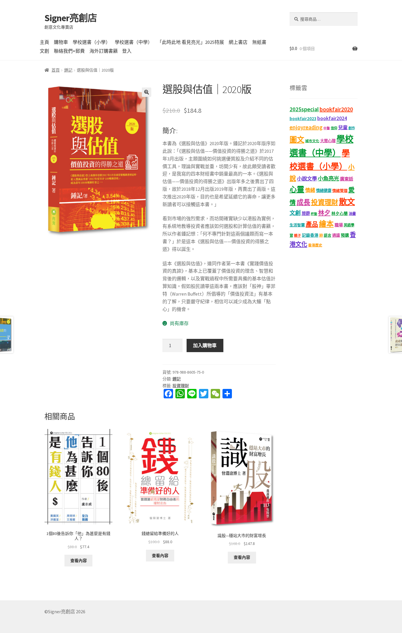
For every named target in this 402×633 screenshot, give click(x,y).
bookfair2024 (332, 118)
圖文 (297, 139)
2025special (304, 109)
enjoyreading (306, 127)
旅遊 (306, 213)
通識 (336, 235)
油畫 (352, 213)
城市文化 (312, 141)
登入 (127, 51)
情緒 (310, 190)
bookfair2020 (336, 109)
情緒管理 (340, 190)
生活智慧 (297, 225)
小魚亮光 (328, 178)
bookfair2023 (303, 118)
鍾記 (68, 70)
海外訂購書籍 (103, 51)
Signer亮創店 (70, 18)
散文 (347, 202)
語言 (327, 235)
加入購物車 (205, 345)
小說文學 (307, 178)
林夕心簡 (339, 213)
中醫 (326, 128)
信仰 (334, 128)
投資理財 (180, 385)
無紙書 (259, 42)
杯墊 (314, 214)
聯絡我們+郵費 (69, 51)
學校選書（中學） (133, 42)
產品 (312, 224)
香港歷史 (315, 245)
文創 (44, 51)
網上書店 (238, 42)
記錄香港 (310, 235)
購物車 (61, 42)
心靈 (297, 189)
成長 (303, 202)
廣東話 (346, 179)
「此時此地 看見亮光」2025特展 (190, 42)
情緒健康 (323, 190)
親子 (297, 235)
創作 (351, 128)
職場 (339, 225)
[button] (146, 92)
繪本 (326, 223)
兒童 (343, 127)
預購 (345, 235)
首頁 (56, 70)
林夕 (324, 213)
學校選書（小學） (91, 42)
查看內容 (78, 560)
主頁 (44, 42)
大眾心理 (327, 140)
